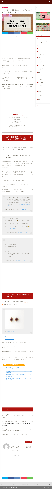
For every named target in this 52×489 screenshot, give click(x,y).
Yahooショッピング (10, 331)
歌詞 (41, 79)
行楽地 (41, 96)
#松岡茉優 (8, 205)
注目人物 (42, 88)
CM (39, 57)
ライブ (41, 76)
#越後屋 (14, 228)
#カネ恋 (18, 204)
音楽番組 (42, 75)
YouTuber (40, 48)
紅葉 (41, 95)
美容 (39, 39)
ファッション (41, 52)
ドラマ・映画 (41, 65)
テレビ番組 (40, 82)
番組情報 (42, 86)
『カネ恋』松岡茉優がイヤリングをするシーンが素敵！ (20, 122)
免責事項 (14, 487)
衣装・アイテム (5, 7)
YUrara (4, 2)
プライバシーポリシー (7, 487)
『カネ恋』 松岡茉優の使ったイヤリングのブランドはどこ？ (18, 126)
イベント (42, 93)
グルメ (39, 99)
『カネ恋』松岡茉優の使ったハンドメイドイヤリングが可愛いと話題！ (19, 118)
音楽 (39, 72)
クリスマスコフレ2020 (43, 42)
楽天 (6, 336)
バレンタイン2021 (44, 102)
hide (21, 115)
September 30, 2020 (22, 232)
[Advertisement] (17, 46)
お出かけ (40, 91)
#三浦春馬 (10, 228)
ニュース (40, 105)
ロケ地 (41, 62)
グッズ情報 (42, 78)
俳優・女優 (42, 61)
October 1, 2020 (23, 209)
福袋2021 (42, 54)
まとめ (10, 128)
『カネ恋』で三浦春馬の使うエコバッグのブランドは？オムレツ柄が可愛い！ (18, 368)
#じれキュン (23, 204)
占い (39, 45)
